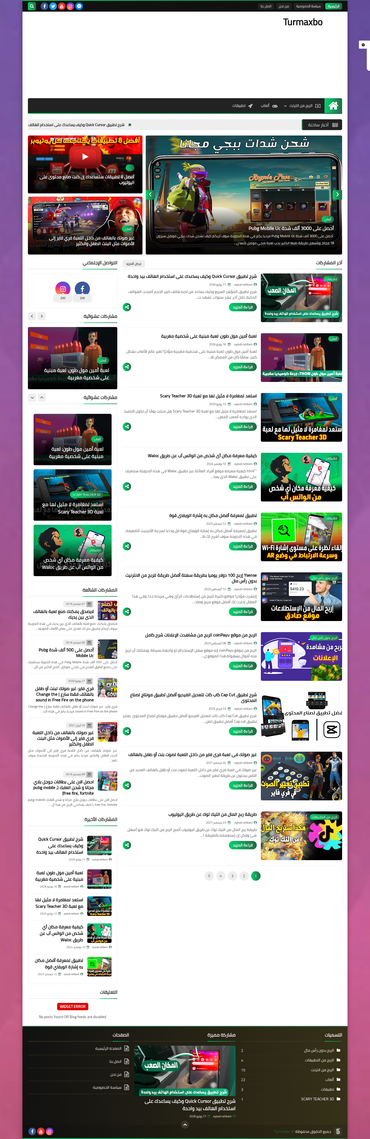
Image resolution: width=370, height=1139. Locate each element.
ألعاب (265, 105)
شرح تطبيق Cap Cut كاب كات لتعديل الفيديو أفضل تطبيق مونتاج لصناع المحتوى (193, 697)
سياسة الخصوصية (308, 6)
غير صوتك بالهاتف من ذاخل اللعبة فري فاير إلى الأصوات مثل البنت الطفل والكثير (91, 240)
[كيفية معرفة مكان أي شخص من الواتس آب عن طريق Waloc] (99, 933)
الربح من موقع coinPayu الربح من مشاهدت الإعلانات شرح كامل (201, 635)
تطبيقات (238, 105)
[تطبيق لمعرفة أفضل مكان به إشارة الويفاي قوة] (99, 966)
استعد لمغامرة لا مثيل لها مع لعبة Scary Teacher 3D (208, 396)
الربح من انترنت (301, 105)
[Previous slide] (337, 195)
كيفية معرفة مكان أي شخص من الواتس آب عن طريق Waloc (202, 455)
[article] (72, 358)
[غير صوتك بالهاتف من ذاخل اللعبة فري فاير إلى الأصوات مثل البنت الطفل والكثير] (107, 732)
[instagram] (70, 6)
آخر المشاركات (329, 262)
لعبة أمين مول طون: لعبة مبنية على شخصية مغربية (209, 336)
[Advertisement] (126, 55)
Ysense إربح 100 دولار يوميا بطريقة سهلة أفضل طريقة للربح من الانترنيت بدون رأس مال (191, 578)
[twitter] (53, 6)
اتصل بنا (266, 6)
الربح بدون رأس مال (319, 1050)
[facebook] (44, 6)
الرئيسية (333, 6)
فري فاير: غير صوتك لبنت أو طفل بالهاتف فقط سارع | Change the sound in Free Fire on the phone (64, 694)
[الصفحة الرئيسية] (333, 105)
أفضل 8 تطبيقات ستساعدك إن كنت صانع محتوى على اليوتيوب (87, 179)
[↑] (185, 1125)
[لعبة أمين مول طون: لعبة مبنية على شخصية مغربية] (99, 879)
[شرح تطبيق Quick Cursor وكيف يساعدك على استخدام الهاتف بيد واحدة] (99, 845)
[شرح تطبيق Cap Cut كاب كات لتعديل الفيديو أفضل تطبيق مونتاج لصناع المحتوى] (301, 716)
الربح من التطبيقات (319, 1060)
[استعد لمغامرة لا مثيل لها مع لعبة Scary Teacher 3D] (99, 906)
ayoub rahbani (222, 1116)
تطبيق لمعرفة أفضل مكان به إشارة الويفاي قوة (213, 515)
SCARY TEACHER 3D (317, 1098)
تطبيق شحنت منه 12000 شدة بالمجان (291, 228)
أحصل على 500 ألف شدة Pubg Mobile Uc (66, 652)
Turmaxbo (282, 1131)
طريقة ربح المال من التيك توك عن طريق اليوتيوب (212, 814)
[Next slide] (150, 195)
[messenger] (79, 6)
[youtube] (62, 6)
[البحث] (32, 6)
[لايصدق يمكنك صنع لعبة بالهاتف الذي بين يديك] (107, 610)
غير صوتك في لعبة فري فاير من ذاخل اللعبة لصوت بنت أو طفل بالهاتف (192, 754)
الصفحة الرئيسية (108, 1049)
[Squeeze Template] (338, 1131)
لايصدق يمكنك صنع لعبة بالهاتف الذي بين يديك (63, 614)
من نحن (284, 6)
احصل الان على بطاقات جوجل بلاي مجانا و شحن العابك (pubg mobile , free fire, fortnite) (63, 787)
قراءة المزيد (243, 307)
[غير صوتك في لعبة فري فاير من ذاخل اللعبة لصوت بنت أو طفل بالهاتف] (301, 776)
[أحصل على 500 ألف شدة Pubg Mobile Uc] (107, 649)
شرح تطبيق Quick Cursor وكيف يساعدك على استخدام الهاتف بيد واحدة (127, 124)
